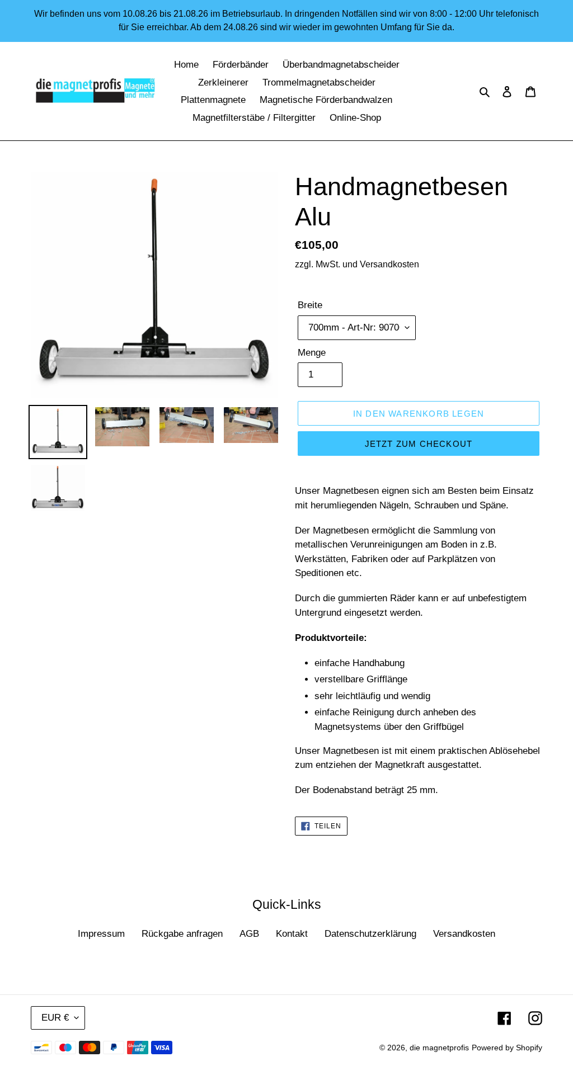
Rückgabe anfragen (182, 933)
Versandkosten (464, 933)
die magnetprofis (439, 1047)
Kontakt (292, 933)
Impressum (101, 933)
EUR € (55, 1017)
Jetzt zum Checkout (419, 444)
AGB (249, 933)
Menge (312, 352)
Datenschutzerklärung (370, 933)
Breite (310, 305)
